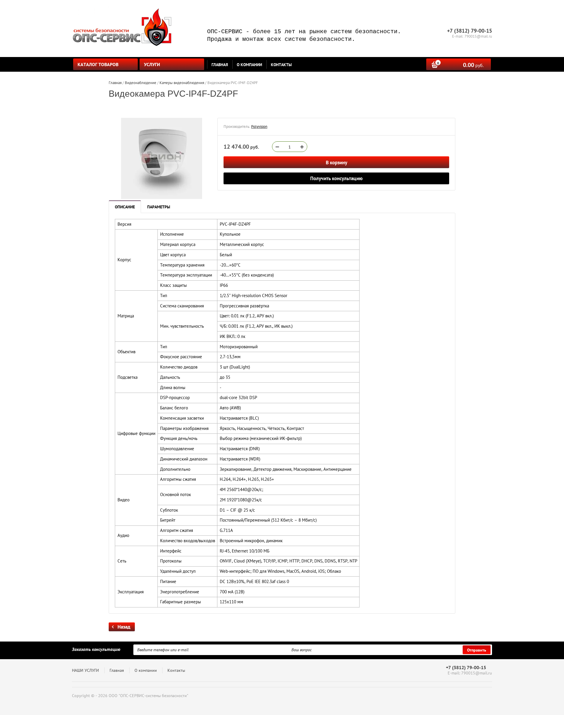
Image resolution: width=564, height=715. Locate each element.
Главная (220, 64)
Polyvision (259, 126)
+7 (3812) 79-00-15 (466, 667)
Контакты (281, 64)
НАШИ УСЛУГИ (85, 670)
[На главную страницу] (122, 28)
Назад (124, 627)
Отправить (476, 650)
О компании (249, 64)
